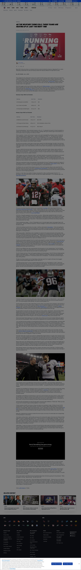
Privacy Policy (40, 560)
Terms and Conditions (6, 560)
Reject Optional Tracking (56, 563)
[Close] (79, 564)
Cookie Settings (12, 568)
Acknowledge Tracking (68, 563)
